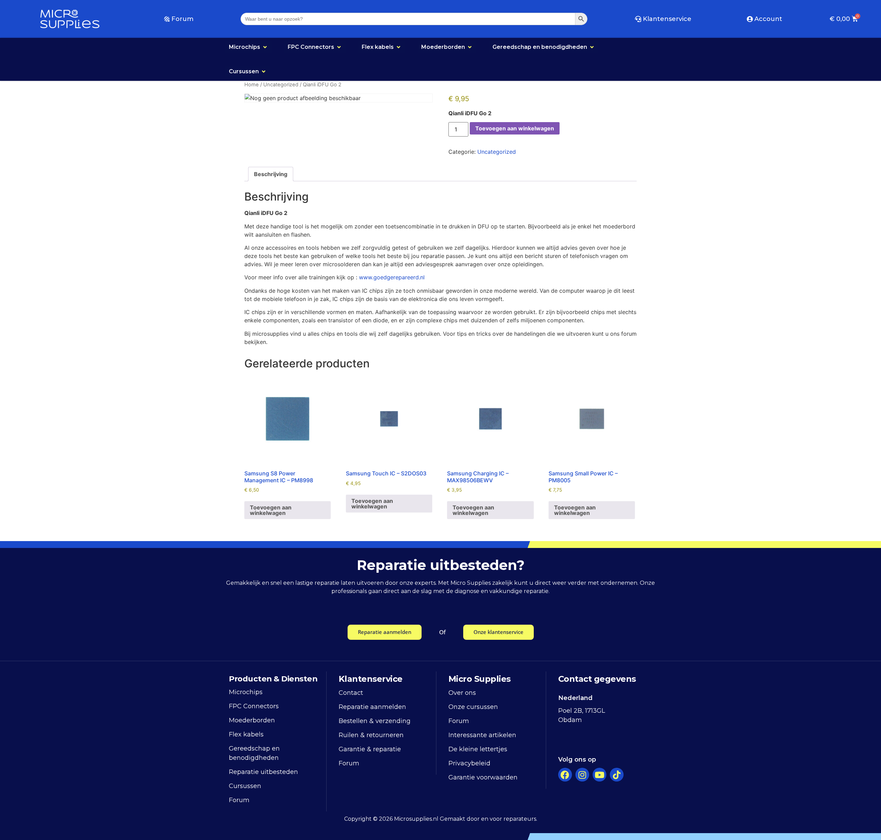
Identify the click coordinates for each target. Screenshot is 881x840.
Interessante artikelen (482, 735)
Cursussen (245, 786)
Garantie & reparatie (370, 749)
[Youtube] (599, 775)
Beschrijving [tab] (270, 174)
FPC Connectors (254, 706)
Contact (351, 693)
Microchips (246, 692)
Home (251, 85)
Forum (239, 800)
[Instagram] (582, 775)
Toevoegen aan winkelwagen (514, 128)
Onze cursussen (473, 707)
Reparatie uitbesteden (263, 772)
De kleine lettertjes (477, 749)
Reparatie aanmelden (372, 707)
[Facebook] (565, 775)
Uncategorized (280, 85)
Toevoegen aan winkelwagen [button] (270, 510)
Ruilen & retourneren (371, 735)
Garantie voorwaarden (483, 777)
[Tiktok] (617, 775)
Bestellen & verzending (375, 721)
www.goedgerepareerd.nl (392, 277)
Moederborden (252, 720)
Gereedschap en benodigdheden (254, 753)
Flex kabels (246, 734)
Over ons (462, 693)
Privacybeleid (469, 763)
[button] (248, 47)
